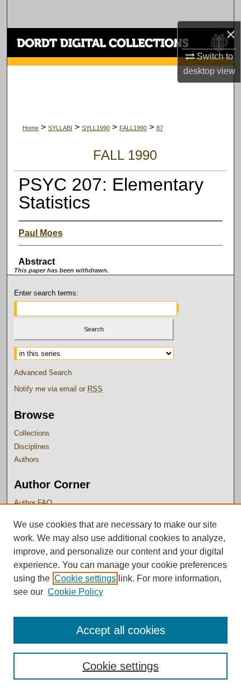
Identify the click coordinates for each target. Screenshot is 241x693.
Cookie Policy (75, 592)
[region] (120, 598)
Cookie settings (85, 578)
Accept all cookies (120, 630)
